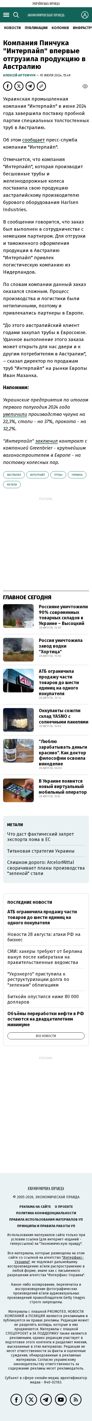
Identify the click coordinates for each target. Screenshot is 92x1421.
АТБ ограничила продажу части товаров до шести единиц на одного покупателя (59, 682)
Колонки (60, 28)
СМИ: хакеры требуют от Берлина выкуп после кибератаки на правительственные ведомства (44, 957)
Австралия (14, 475)
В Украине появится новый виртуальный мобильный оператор (63, 786)
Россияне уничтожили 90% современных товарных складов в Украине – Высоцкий (63, 615)
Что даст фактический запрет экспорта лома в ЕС (40, 837)
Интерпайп (37, 475)
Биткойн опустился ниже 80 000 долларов (43, 999)
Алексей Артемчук (19, 75)
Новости (12, 28)
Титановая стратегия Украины (41, 851)
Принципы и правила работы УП (46, 1226)
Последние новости (29, 902)
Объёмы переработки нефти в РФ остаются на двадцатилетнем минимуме (45, 1019)
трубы (58, 475)
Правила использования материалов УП (46, 1219)
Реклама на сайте (35, 1207)
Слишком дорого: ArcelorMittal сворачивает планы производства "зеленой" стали (46, 868)
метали (12, 484)
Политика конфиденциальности (46, 1213)
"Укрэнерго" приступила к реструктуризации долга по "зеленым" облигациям (38, 979)
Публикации (36, 28)
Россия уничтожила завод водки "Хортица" (61, 646)
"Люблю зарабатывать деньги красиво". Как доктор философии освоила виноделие (63, 752)
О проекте (64, 1207)
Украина (77, 475)
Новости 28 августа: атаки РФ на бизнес (43, 937)
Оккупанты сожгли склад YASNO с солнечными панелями (63, 716)
